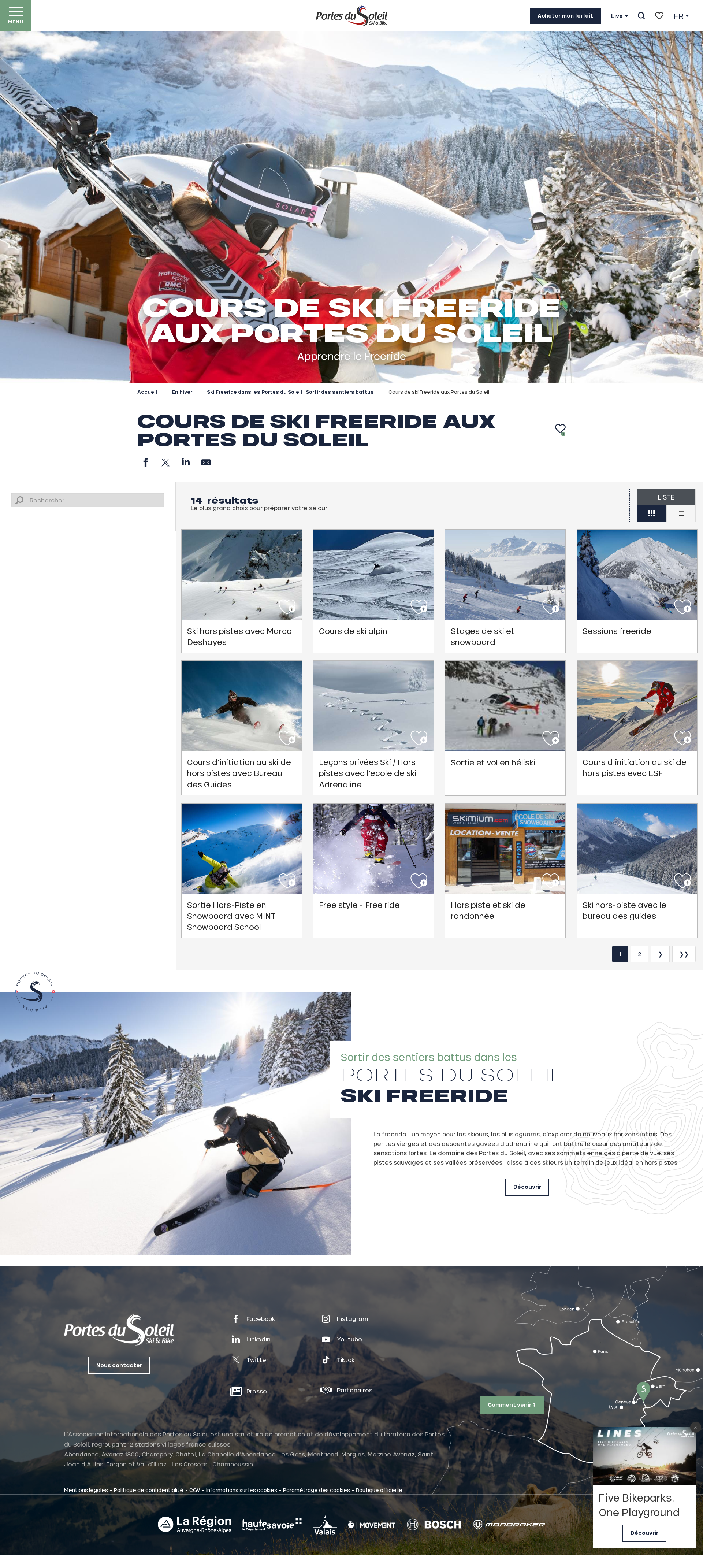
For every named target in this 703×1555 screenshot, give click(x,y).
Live (617, 16)
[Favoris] (659, 16)
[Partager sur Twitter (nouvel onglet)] (165, 462)
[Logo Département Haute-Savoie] (272, 1524)
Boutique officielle (379, 1489)
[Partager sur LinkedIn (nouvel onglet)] (186, 462)
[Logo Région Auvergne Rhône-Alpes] (194, 1524)
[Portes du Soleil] (351, 15)
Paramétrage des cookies (316, 1489)
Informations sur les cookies (241, 1489)
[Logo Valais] (325, 1525)
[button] (641, 15)
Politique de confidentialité (148, 1489)
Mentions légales (86, 1489)
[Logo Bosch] (433, 1524)
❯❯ (684, 954)
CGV (194, 1489)
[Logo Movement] (371, 1525)
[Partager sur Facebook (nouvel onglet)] (145, 462)
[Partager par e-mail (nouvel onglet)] (206, 462)
